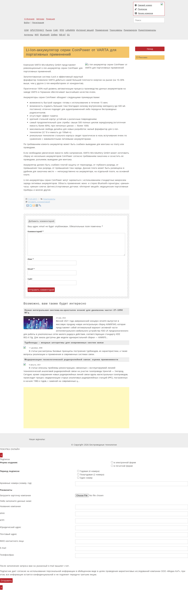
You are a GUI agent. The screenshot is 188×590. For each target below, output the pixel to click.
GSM (26, 30)
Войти (27, 22)
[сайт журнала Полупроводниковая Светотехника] (131, 439)
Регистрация (38, 22)
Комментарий (35, 231)
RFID (62, 30)
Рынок (49, 30)
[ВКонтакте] (27, 205)
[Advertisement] (76, 407)
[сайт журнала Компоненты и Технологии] (91, 439)
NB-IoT (62, 34)
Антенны (28, 34)
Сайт (30, 279)
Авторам (40, 19)
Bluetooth (45, 34)
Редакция (50, 19)
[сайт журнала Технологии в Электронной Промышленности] (74, 439)
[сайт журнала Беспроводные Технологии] (109, 439)
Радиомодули (130, 30)
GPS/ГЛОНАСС (37, 30)
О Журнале (29, 19)
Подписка (142, 9)
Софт (55, 30)
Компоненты (49, 199)
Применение (101, 30)
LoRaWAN (70, 30)
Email (31, 269)
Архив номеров (145, 13)
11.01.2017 (33, 199)
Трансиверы (116, 30)
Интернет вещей (85, 30)
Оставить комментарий (39, 202)
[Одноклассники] (33, 205)
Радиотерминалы (147, 30)
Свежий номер (145, 5)
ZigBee (54, 34)
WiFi (37, 34)
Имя (31, 259)
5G (68, 34)
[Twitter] (30, 205)
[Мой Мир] (36, 205)
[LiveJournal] (40, 205)
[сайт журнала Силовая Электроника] (55, 439)
